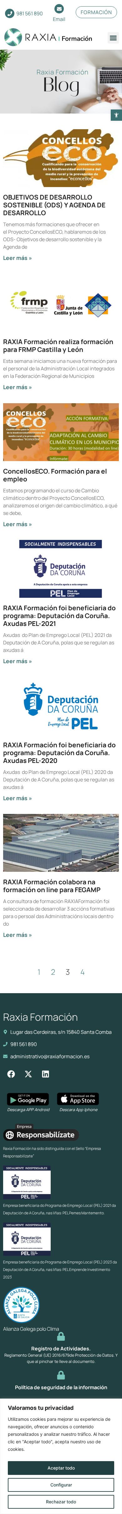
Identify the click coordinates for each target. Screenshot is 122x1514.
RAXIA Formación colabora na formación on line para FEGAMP (51, 885)
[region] (61, 1456)
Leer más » (17, 258)
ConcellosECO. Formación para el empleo (55, 475)
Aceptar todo (61, 1468)
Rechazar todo (61, 1501)
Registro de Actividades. (61, 1348)
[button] (116, 115)
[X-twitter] (28, 1074)
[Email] (59, 8)
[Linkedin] (45, 1074)
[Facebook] (11, 1074)
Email (59, 19)
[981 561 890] (9, 13)
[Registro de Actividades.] (61, 1336)
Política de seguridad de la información (61, 1387)
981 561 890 (29, 13)
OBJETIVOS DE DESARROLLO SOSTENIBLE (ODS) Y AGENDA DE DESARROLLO (54, 205)
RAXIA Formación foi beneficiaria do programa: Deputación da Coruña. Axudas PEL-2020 (59, 752)
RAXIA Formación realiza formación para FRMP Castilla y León (58, 345)
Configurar (61, 1484)
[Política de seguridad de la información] (61, 1375)
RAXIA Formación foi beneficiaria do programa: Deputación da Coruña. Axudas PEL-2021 (59, 615)
